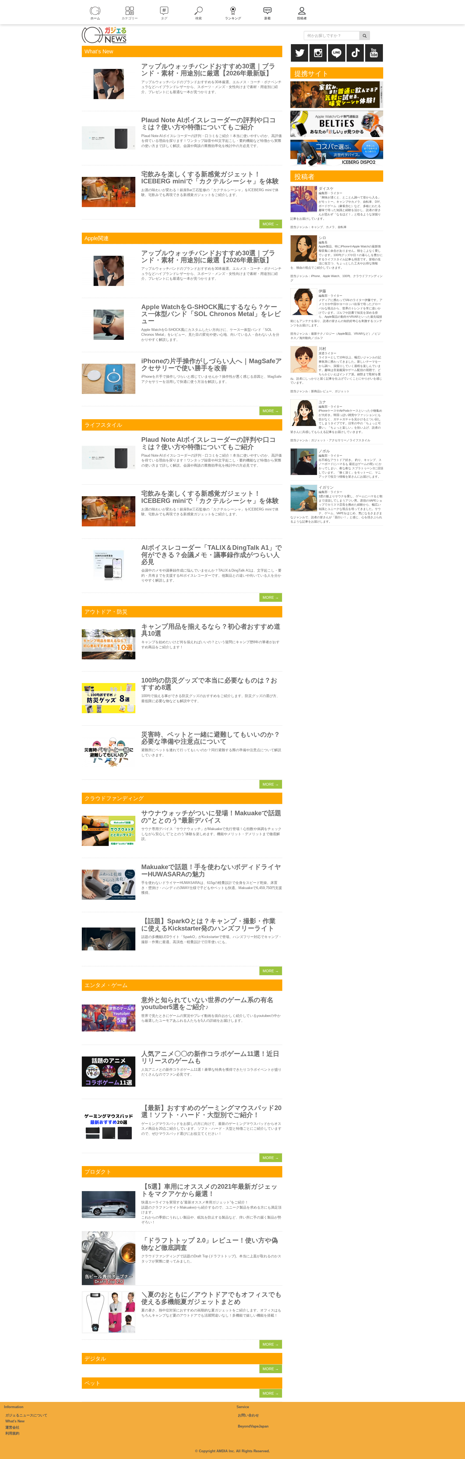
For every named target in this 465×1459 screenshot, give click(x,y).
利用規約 (12, 1433)
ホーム (95, 18)
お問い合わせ (248, 1415)
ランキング (233, 18)
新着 (267, 18)
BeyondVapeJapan (253, 1426)
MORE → (271, 224)
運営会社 (12, 1427)
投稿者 (302, 18)
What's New (14, 1421)
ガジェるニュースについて (26, 1415)
